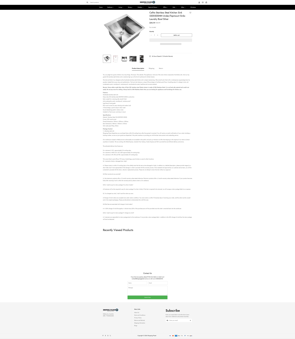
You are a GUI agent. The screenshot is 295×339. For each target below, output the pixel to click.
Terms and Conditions (139, 315)
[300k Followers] (105, 335)
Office (165, 7)
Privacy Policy (138, 318)
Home (101, 7)
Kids (174, 7)
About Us (136, 312)
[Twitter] (110, 335)
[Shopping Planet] (147, 2)
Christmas (193, 7)
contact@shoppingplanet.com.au (140, 279)
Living (120, 7)
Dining (130, 7)
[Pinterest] (103, 335)
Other (182, 7)
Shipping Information (139, 323)
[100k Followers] (107, 335)
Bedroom (109, 7)
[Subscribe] (190, 320)
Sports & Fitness (152, 7)
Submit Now (147, 297)
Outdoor (140, 7)
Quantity (151, 31)
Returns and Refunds (139, 320)
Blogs (135, 325)
